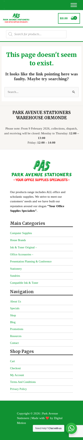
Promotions (16, 329)
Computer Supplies (21, 233)
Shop (13, 315)
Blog (13, 322)
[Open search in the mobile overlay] (36, 34)
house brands (18, 240)
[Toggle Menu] (74, 5)
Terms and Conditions (23, 381)
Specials (14, 308)
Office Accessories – (21, 254)
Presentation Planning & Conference (31, 261)
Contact (14, 342)
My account (17, 375)
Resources (15, 336)
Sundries (15, 275)
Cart (12, 361)
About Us (15, 301)
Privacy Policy (18, 389)
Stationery (16, 268)
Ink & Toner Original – (23, 247)
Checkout (15, 368)
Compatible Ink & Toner (24, 282)
